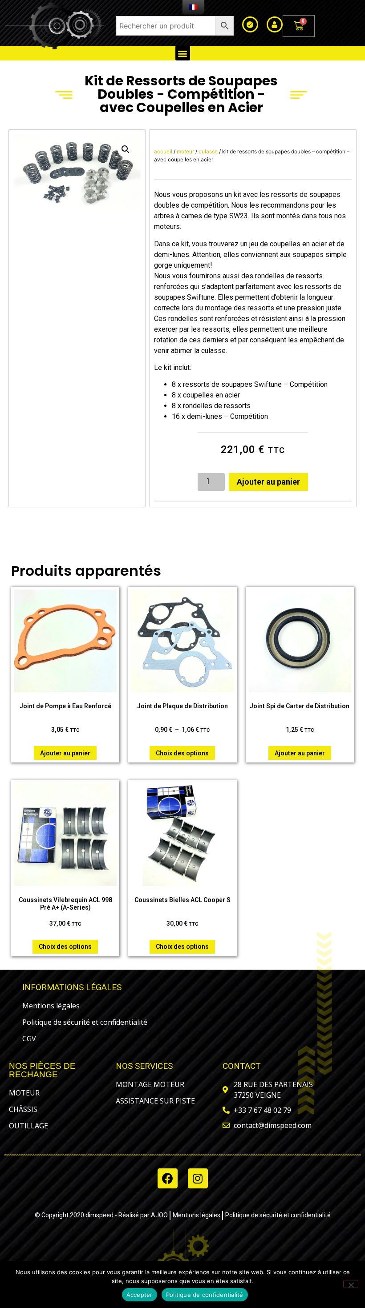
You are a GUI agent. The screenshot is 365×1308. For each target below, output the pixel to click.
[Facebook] (168, 1178)
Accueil (163, 151)
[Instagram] (198, 1178)
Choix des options (182, 753)
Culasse (208, 151)
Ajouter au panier (268, 481)
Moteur (185, 151)
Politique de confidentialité (204, 1294)
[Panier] (299, 26)
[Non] (350, 1284)
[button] (182, 53)
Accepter (139, 1294)
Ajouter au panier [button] (65, 753)
